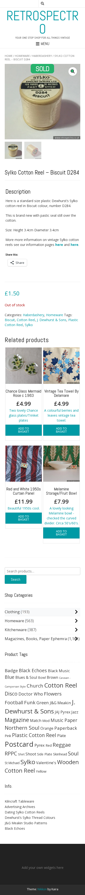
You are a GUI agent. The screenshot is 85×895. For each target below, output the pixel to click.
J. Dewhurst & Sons (51, 320)
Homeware (22, 56)
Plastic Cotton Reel (34, 735)
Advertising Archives (20, 806)
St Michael (12, 763)
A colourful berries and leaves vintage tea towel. (61, 405)
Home (9, 56)
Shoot (31, 754)
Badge (11, 670)
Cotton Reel (26, 320)
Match (35, 720)
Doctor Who (30, 694)
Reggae (62, 744)
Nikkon (42, 889)
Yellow (41, 771)
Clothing (12, 611)
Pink (8, 735)
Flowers (53, 693)
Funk (29, 702)
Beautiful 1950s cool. (23, 498)
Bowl (42, 677)
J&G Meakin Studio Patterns (26, 823)
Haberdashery (42, 56)
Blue (9, 677)
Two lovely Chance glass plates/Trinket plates (23, 405)
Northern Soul (22, 727)
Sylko (29, 325)
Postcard (19, 744)
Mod (46, 720)
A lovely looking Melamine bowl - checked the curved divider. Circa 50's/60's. (61, 505)
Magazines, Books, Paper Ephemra (36, 638)
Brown (52, 677)
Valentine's (46, 762)
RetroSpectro (42, 22)
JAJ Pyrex (62, 712)
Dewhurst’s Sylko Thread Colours (30, 817)
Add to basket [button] (23, 430)
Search (15, 579)
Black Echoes (33, 670)
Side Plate (44, 754)
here (59, 244)
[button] (72, 71)
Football (14, 702)
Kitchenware (16, 629)
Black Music (59, 670)
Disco (11, 693)
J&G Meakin (60, 702)
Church (35, 685)
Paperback (65, 728)
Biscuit (10, 320)
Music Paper (64, 720)
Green (42, 702)
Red (49, 745)
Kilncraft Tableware (19, 801)
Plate (61, 735)
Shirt (21, 754)
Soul (73, 753)
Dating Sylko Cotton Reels (25, 812)
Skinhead (60, 754)
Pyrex (39, 745)
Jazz (74, 712)
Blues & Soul (26, 677)
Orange (46, 728)
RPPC (11, 753)
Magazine (17, 720)
